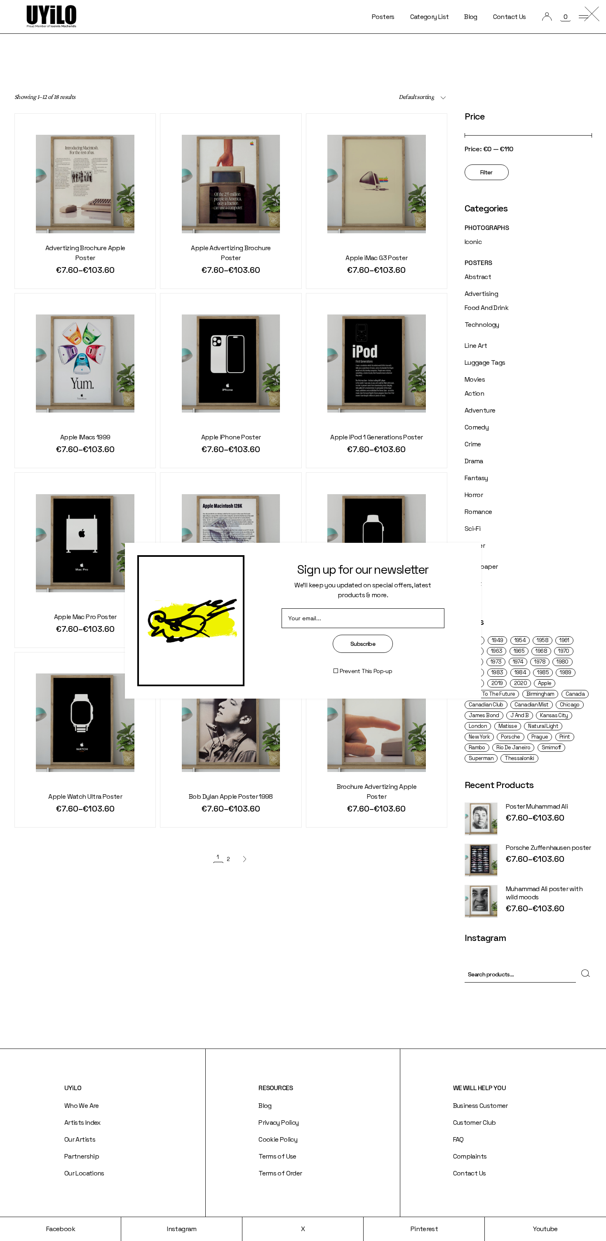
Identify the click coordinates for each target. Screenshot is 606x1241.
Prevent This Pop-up (366, 671)
